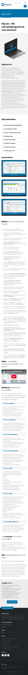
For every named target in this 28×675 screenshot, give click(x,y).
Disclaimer (3, 627)
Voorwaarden (9, 671)
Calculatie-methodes (9, 143)
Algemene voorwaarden (6, 624)
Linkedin (8, 655)
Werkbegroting (8, 136)
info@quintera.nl (7, 644)
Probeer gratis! (12, 602)
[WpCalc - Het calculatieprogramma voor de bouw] (7, 4)
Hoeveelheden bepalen (10, 129)
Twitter (5, 655)
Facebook (3, 655)
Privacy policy (4, 626)
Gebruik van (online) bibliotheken (13, 125)
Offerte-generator (9, 150)
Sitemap (3, 632)
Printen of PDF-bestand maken (12, 132)
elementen (11, 252)
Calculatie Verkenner (9, 147)
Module (9, 403)
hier (17, 597)
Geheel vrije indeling (9, 139)
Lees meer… (15, 341)
